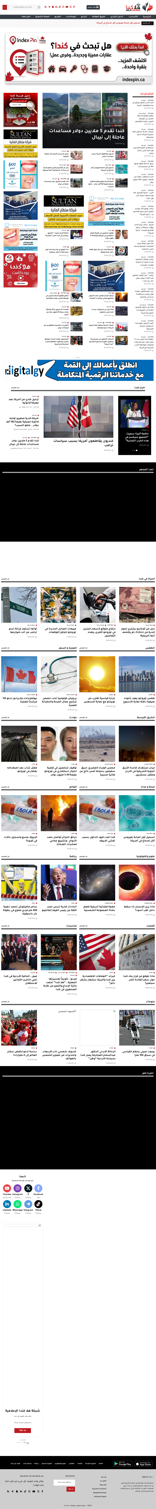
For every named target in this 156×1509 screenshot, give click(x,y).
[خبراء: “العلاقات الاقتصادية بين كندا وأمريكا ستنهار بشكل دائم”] (97, 952)
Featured (151, 100)
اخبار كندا (143, 100)
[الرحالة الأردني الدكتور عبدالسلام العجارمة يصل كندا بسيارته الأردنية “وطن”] (98, 1028)
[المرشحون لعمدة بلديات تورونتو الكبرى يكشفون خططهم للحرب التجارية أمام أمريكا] (76, 340)
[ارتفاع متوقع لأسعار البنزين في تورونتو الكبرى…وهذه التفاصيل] (76, 297)
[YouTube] (67, 7)
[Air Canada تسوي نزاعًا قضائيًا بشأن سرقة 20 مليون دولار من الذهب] (76, 311)
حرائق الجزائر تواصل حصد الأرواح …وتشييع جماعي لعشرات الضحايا (62, 841)
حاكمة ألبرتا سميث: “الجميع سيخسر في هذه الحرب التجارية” (137, 437)
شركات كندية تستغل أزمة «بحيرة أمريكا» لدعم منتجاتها (143, 135)
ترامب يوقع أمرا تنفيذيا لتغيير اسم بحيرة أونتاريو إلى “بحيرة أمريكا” (143, 211)
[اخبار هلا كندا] (140, 7)
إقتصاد (65, 247)
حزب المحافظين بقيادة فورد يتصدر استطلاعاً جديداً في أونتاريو (144, 294)
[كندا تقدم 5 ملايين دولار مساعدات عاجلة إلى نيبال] (76, 183)
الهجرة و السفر (68, 648)
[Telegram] (49, 7)
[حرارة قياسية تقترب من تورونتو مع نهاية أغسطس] (97, 674)
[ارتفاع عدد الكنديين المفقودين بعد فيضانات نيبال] (76, 326)
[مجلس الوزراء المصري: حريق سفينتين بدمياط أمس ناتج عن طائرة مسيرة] (97, 744)
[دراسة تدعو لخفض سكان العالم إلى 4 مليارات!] (19, 1028)
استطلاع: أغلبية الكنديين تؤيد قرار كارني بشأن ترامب (143, 151)
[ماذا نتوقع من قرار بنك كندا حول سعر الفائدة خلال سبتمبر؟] (76, 251)
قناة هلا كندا (51, 972)
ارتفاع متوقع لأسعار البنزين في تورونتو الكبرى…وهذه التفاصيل (144, 119)
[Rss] (46, 7)
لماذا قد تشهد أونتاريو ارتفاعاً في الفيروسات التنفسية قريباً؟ (145, 310)
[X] (71, 7)
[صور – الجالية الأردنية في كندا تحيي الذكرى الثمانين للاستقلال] (19, 952)
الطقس (150, 648)
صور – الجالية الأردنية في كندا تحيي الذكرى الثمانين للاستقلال (20, 980)
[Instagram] (63, 7)
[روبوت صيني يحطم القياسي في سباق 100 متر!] (137, 1028)
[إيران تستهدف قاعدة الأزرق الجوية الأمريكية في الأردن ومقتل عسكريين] (137, 744)
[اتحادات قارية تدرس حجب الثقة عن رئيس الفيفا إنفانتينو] (59, 883)
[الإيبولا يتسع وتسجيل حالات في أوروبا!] (19, 813)
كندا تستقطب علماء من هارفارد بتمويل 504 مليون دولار (143, 180)
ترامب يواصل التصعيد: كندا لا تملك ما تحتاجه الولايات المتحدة (144, 262)
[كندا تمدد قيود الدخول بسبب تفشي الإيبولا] (97, 813)
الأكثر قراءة (147, 94)
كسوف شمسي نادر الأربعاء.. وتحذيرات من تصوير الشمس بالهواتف (58, 1055)
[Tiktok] (38, 1207)
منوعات (150, 1002)
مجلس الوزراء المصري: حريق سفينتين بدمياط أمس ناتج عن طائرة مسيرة (97, 771)
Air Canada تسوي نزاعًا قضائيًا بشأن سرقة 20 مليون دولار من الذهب (57, 312)
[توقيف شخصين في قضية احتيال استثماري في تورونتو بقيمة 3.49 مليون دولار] (121, 234)
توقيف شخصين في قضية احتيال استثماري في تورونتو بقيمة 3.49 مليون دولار (102, 235)
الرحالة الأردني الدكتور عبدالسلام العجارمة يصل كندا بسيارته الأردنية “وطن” (98, 1055)
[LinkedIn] (56, 7)
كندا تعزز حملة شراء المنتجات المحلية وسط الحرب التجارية (144, 246)
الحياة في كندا (142, 113)
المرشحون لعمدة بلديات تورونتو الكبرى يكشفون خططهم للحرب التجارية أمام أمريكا (57, 341)
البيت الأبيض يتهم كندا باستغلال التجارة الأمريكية (144, 326)
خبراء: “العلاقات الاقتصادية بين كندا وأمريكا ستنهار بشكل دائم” (97, 980)
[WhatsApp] (17, 1207)
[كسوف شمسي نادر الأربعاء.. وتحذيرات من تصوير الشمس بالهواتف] (58, 1028)
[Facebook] (74, 7)
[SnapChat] (53, 7)
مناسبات (71, 926)
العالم (110, 293)
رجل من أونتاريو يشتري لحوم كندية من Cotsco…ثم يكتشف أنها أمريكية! (108, 23)
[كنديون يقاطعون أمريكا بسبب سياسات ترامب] (121, 155)
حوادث (110, 230)
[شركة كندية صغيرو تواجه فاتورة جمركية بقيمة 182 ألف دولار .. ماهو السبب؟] (121, 183)
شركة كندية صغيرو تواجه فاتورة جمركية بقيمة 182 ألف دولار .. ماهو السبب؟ (101, 184)
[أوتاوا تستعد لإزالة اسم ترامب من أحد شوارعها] (19, 605)
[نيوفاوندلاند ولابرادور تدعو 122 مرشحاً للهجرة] (19, 674)
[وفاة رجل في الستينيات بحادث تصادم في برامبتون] (121, 311)
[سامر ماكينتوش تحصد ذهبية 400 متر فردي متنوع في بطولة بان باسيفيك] (19, 883)
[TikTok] (60, 7)
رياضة (73, 856)
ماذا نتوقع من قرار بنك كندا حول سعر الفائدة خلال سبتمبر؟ (139, 980)
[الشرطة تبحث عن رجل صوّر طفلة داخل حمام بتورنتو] (121, 251)
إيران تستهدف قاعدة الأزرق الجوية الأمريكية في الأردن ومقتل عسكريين (138, 771)
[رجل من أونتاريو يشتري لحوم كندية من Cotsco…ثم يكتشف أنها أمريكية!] (76, 169)
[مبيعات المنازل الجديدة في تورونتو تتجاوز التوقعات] (58, 605)
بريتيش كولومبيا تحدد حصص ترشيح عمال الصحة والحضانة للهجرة (59, 702)
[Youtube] (7, 1191)
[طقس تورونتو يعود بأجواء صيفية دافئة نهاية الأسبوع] (137, 674)
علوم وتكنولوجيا (145, 856)
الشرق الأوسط (146, 717)
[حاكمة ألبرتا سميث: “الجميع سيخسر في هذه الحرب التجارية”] (76, 234)
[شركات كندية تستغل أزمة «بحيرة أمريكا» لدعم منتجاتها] (121, 326)
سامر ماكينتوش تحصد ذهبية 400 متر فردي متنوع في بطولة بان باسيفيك (20, 910)
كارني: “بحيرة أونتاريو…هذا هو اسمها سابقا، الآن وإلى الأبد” (143, 195)
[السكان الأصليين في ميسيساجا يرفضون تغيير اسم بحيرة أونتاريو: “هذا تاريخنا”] (121, 340)
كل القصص (15, 388)
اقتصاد (150, 926)
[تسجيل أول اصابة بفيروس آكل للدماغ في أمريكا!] (121, 169)
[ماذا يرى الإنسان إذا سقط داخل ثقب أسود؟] (137, 883)
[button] (5, 23)
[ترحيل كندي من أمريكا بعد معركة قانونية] (76, 155)
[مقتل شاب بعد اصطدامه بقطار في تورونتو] (19, 744)
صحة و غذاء (143, 305)
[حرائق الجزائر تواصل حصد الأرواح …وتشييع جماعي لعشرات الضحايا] (121, 297)
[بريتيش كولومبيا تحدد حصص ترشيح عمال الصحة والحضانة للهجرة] (59, 674)
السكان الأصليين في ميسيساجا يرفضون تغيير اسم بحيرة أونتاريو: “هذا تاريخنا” (101, 341)
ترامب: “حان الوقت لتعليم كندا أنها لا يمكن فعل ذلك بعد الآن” (143, 278)
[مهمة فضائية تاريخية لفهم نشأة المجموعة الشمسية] (97, 883)
